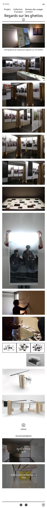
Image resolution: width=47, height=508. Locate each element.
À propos (18, 11)
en (44, 4)
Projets (7, 9)
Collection (18, 9)
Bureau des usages (34, 9)
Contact (29, 11)
